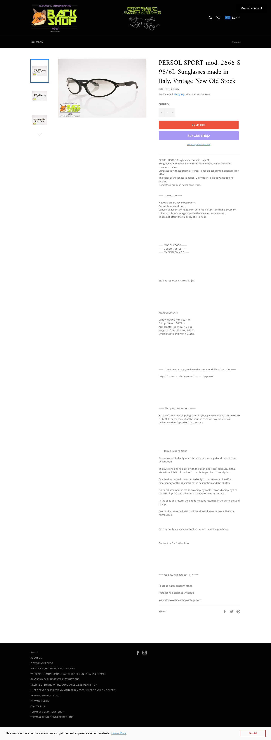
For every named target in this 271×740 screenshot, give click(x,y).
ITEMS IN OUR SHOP (41, 663)
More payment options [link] (198, 144)
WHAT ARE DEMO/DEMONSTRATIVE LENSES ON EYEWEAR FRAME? (68, 673)
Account (236, 42)
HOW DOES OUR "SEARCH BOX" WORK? (52, 668)
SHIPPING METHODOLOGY (45, 695)
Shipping (179, 94)
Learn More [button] (118, 733)
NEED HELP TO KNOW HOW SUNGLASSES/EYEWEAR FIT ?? (63, 684)
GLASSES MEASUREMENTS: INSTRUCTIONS (54, 679)
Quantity (164, 104)
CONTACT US (37, 706)
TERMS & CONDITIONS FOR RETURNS (51, 717)
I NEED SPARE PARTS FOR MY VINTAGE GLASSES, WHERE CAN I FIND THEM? (73, 690)
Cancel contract (251, 8)
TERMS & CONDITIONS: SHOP (47, 711)
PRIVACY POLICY (39, 700)
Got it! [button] (253, 733)
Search (34, 652)
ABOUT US (36, 657)
